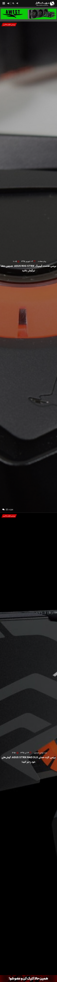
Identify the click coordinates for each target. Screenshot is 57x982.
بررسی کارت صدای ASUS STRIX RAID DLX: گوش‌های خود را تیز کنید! (29, 760)
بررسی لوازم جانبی (9, 24)
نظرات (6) (9, 509)
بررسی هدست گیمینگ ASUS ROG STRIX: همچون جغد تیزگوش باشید (28, 268)
